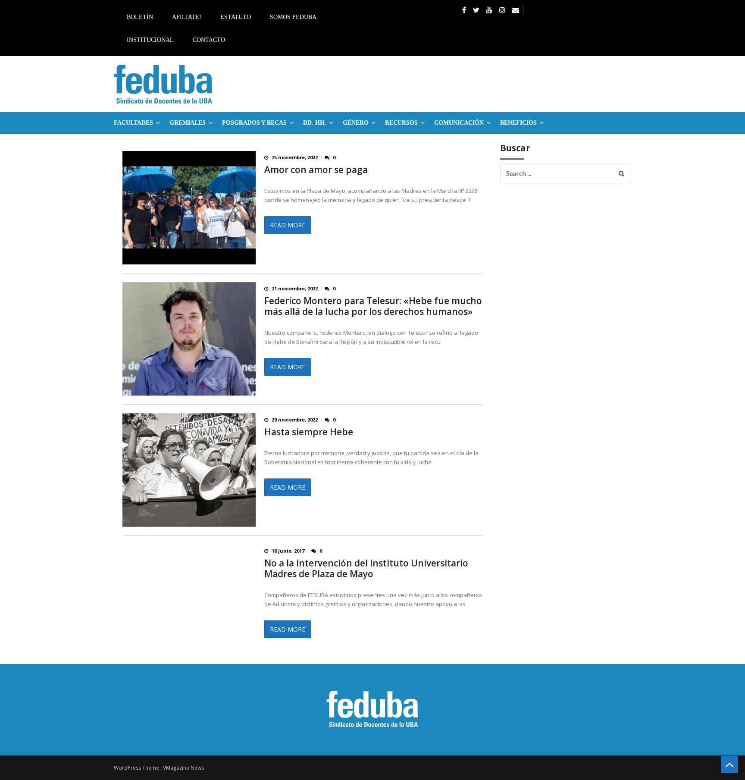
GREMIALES (187, 123)
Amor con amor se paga (316, 169)
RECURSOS (401, 123)
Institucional (150, 40)
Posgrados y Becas (254, 123)
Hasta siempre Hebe (308, 432)
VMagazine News (183, 767)
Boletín (140, 17)
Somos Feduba (293, 17)
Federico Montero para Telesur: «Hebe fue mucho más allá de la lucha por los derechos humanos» (373, 306)
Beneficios (518, 123)
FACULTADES (133, 123)
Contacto (209, 40)
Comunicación (459, 123)
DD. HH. (314, 123)
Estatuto (235, 17)
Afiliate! (186, 17)
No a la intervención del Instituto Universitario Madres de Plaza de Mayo (366, 568)
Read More (287, 225)
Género (356, 123)
